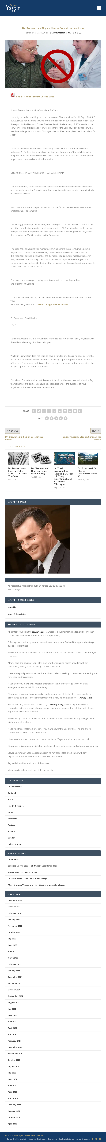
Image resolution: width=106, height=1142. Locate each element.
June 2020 (12, 1079)
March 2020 (13, 1098)
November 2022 (15, 926)
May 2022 (12, 951)
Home (9, 1139)
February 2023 (14, 913)
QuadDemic (13, 859)
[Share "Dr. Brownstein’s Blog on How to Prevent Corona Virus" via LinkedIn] (59, 411)
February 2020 (14, 1104)
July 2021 (12, 1009)
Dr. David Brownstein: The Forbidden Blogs (27, 878)
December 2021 (15, 977)
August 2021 (13, 1002)
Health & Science (16, 806)
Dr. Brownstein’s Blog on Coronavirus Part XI (87, 472)
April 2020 (12, 1092)
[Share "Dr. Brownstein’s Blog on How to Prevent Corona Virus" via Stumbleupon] (70, 411)
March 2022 (13, 958)
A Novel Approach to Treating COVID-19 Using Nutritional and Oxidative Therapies (64, 476)
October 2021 (14, 989)
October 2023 (14, 906)
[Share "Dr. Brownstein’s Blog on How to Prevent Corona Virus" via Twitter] (38, 411)
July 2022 (12, 939)
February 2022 (14, 964)
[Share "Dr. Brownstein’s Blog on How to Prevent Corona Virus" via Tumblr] (49, 411)
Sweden (11, 838)
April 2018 (12, 1124)
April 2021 (12, 1028)
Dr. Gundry (13, 793)
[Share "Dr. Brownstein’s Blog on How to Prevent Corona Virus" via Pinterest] (54, 411)
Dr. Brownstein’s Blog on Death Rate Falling (40, 470)
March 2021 (13, 1034)
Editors (11, 799)
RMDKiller (12, 607)
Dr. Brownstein (57, 32)
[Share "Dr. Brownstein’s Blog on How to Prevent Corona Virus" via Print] (80, 411)
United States (14, 844)
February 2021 (14, 1041)
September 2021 (15, 996)
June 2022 (12, 945)
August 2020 (13, 1066)
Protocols (12, 818)
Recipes (11, 825)
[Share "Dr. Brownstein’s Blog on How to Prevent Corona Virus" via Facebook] (33, 411)
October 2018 (14, 1117)
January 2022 (14, 970)
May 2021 (12, 1021)
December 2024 (15, 900)
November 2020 (15, 1053)
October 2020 (14, 1060)
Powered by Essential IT (35, 1135)
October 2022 (14, 932)
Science (11, 831)
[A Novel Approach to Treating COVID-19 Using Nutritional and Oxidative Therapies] (64, 458)
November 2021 (15, 983)
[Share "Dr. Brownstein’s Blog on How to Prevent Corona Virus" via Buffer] (64, 411)
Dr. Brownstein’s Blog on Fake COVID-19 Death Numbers (17, 472)
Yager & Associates (17, 614)
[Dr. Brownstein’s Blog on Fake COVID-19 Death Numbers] (18, 458)
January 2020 (14, 1111)
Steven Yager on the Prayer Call (22, 872)
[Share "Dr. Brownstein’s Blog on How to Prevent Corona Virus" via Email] (75, 411)
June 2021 (12, 1015)
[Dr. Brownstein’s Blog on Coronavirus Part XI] (88, 458)
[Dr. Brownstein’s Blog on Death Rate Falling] (41, 458)
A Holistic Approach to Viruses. (53, 304)
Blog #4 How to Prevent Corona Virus (35, 96)
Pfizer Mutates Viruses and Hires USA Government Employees (36, 885)
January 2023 (14, 919)
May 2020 (12, 1085)
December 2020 (15, 1047)
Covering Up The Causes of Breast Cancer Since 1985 (32, 866)
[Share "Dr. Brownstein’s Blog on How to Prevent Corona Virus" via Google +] (44, 411)
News (10, 812)
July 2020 (12, 1073)
